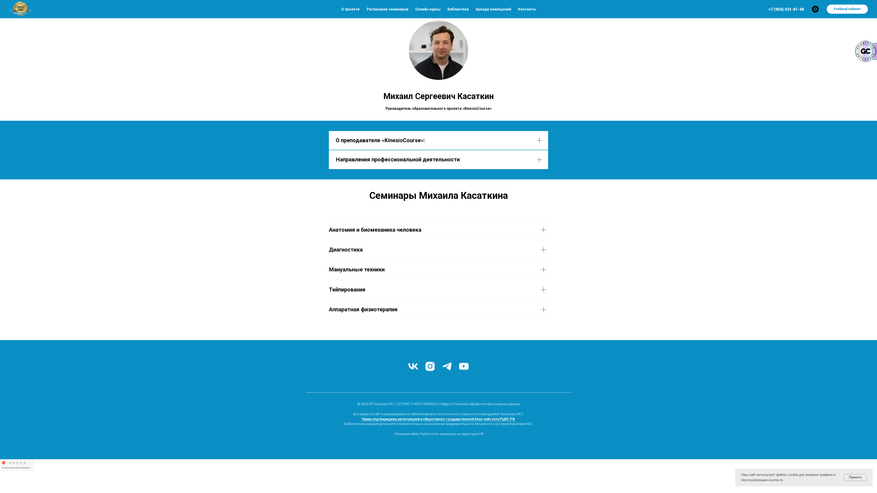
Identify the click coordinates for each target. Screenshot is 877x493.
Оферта (446, 404)
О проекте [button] (350, 9)
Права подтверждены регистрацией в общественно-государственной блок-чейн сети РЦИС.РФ (438, 419)
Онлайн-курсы (428, 9)
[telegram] (447, 366)
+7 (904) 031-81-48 (786, 9)
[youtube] (464, 366)
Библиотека (458, 9)
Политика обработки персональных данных (487, 404)
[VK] (413, 366)
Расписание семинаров (387, 9)
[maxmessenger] (815, 9)
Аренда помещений (493, 9)
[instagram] (430, 366)
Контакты (527, 9)
